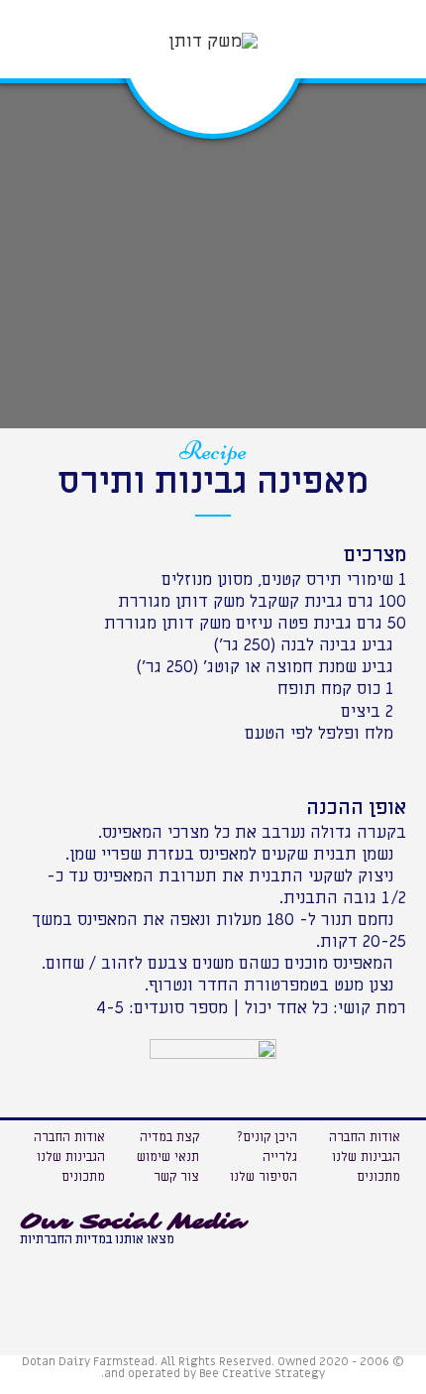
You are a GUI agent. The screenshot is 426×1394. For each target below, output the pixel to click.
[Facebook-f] (84, 1265)
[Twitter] (129, 1265)
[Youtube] (39, 1265)
